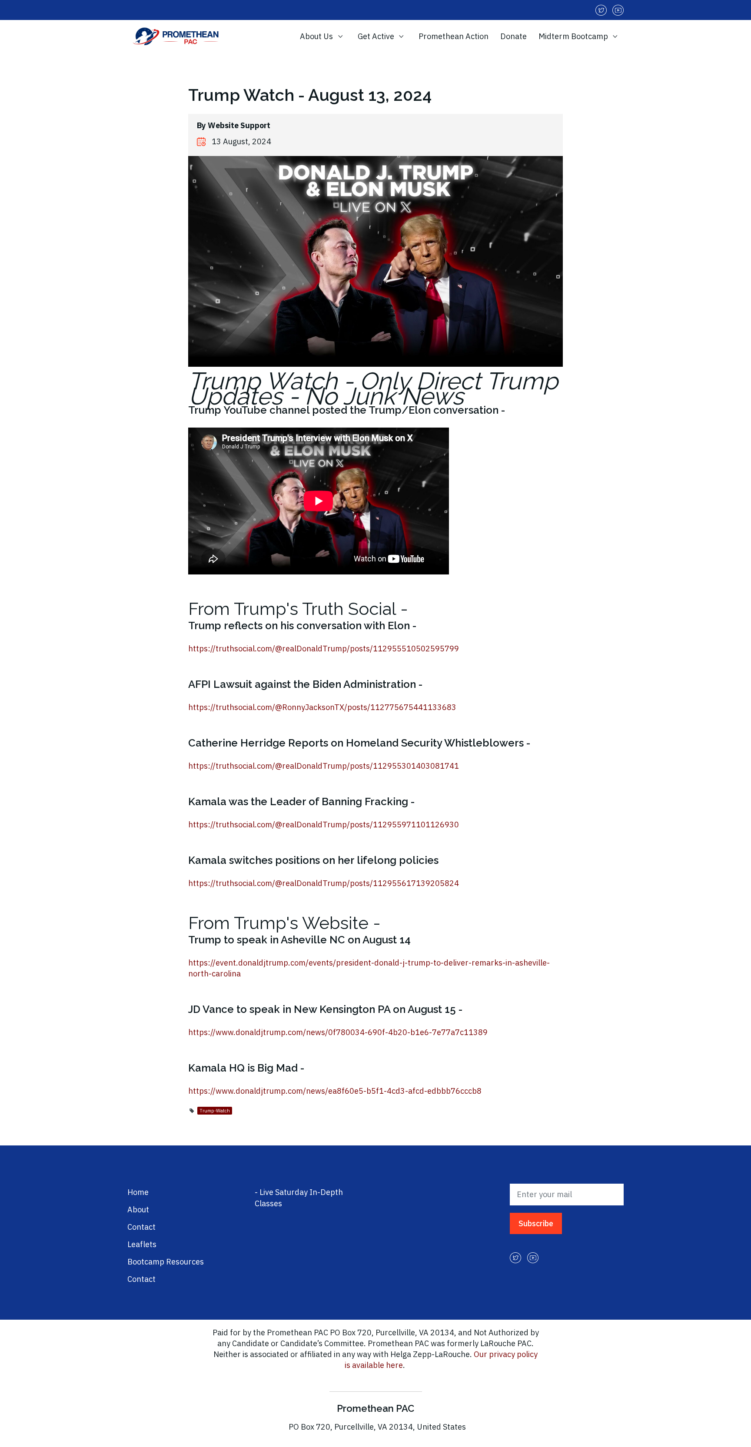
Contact (141, 1227)
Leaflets (141, 1244)
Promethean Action (453, 36)
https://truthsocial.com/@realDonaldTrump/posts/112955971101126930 (323, 825)
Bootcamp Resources (165, 1262)
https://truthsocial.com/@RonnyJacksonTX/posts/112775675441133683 (322, 707)
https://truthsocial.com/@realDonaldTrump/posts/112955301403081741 (323, 766)
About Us (317, 36)
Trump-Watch (214, 1111)
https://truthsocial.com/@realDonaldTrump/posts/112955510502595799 (323, 649)
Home (138, 1192)
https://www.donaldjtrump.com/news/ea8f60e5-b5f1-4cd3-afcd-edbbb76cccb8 (335, 1091)
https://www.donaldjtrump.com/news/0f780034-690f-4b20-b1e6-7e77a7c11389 (338, 1032)
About (138, 1210)
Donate (513, 36)
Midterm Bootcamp (574, 36)
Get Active (377, 36)
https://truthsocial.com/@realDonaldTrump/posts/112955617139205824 (323, 883)
